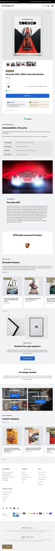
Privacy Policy (41, 472)
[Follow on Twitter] (7, 508)
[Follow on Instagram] (11, 508)
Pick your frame (27, 358)
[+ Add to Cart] (19, 294)
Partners (24, 479)
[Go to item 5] (28, 64)
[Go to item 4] (23, 64)
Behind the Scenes (26, 477)
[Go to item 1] (8, 64)
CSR (23, 482)
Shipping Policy (42, 479)
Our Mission (25, 474)
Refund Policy (41, 474)
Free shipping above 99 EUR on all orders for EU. (36, 1)
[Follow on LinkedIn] (18, 508)
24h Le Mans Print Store (14, 105)
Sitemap (40, 484)
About (23, 472)
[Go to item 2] (13, 64)
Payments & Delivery (7, 492)
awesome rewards (34, 105)
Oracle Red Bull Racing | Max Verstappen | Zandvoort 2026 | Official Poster (12, 449)
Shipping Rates (6, 494)
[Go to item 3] (18, 64)
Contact (4, 499)
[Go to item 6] (34, 64)
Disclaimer (40, 482)
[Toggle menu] (52, 6)
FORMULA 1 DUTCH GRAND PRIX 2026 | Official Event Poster (33, 448)
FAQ (3, 502)
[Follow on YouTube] (14, 508)
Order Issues (5, 497)
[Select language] (49, 6)
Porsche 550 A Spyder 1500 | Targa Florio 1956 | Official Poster (11, 300)
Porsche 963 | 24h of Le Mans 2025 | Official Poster (33, 299)
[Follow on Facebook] (3, 508)
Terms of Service (42, 477)
